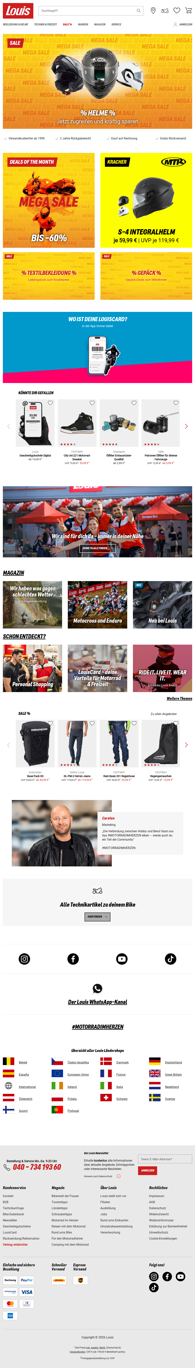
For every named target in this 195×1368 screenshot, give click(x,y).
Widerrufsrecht (159, 1214)
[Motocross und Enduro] (97, 605)
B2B (5, 1202)
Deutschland (173, 1062)
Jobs (103, 1214)
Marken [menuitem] (83, 24)
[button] (139, 11)
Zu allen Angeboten (164, 714)
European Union (78, 1074)
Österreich (25, 1099)
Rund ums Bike (62, 1232)
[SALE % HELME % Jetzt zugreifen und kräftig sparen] (97, 81)
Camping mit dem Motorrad (70, 1244)
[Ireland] (57, 1085)
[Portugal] (57, 1109)
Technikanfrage (13, 1208)
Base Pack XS (35, 776)
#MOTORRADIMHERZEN (97, 1027)
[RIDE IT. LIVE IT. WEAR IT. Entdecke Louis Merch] (162, 668)
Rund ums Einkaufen (114, 1220)
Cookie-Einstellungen (163, 1238)
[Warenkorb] (188, 10)
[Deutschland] (155, 1061)
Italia (119, 1087)
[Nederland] (155, 1085)
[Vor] (186, 426)
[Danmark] (106, 1061)
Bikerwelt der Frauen (65, 1196)
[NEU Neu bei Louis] (162, 605)
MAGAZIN (13, 573)
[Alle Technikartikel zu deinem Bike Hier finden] (97, 902)
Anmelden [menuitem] (185, 24)
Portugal (73, 1111)
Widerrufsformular (161, 1220)
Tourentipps (60, 1202)
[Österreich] (8, 1097)
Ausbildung (108, 1208)
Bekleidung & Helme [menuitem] (15, 24)
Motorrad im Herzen (65, 1220)
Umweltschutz (158, 1232)
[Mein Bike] (165, 10)
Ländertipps (60, 1208)
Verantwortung (110, 1232)
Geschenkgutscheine (17, 1226)
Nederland (172, 1087)
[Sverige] (155, 1097)
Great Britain (173, 1074)
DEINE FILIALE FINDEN (94, 548)
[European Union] (57, 1073)
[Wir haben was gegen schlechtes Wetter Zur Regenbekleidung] (32, 605)
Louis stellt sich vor (113, 1196)
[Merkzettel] (177, 10)
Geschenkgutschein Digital (35, 455)
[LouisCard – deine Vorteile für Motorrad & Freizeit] (97, 668)
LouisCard (10, 1232)
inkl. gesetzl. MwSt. (96, 1347)
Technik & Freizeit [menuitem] (45, 24)
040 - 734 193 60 (37, 1167)
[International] (8, 1085)
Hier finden (95, 916)
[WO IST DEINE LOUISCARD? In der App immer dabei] (97, 347)
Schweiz (122, 1099)
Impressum (156, 1196)
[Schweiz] (106, 1097)
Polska (72, 1099)
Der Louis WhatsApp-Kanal (97, 1002)
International (27, 1087)
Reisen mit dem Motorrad (69, 1226)
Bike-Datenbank (13, 1214)
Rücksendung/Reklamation (21, 1238)
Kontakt (8, 1196)
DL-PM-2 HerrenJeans (77, 776)
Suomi (23, 1111)
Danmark (122, 1062)
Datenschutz (157, 1208)
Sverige (170, 1099)
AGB (152, 1202)
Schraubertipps (62, 1214)
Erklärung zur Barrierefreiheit (168, 1226)
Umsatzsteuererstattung (116, 1226)
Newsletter (10, 1220)
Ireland (72, 1087)
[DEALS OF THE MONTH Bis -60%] (49, 200)
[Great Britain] (155, 1073)
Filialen (105, 1202)
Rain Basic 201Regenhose (119, 776)
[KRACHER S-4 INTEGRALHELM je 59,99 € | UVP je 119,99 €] (146, 200)
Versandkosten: (78, 1352)
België (23, 1062)
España (24, 1074)
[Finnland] (8, 1109)
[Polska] (57, 1097)
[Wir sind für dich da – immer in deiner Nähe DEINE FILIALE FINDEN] (97, 521)
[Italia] (106, 1085)
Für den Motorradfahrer (67, 1238)
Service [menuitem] (116, 24)
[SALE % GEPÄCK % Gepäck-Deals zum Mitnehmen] (146, 276)
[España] (8, 1073)
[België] (8, 1061)
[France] (106, 1073)
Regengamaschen (161, 776)
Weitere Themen (179, 699)
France (120, 1074)
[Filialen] (153, 10)
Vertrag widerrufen (15, 1244)
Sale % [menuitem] (67, 24)
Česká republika (78, 1062)
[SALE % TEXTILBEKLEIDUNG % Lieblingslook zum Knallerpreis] (49, 276)
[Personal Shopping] (32, 668)
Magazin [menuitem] (99, 24)
